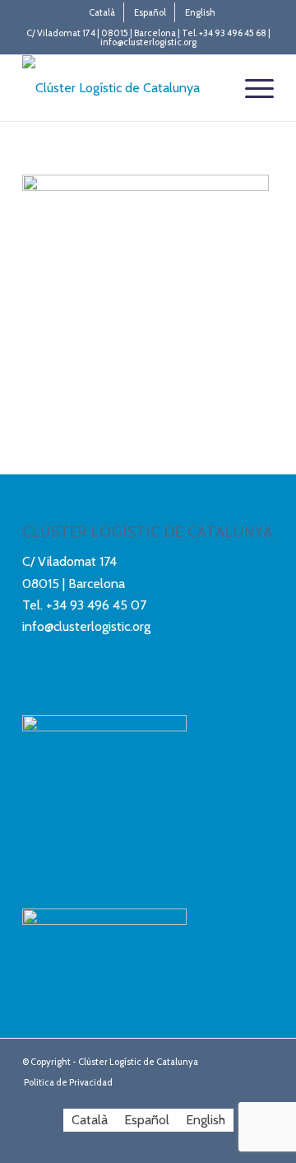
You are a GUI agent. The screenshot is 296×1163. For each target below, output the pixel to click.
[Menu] (251, 88)
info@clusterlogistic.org (86, 626)
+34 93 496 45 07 (96, 605)
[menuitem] (102, 12)
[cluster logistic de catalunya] (123, 88)
